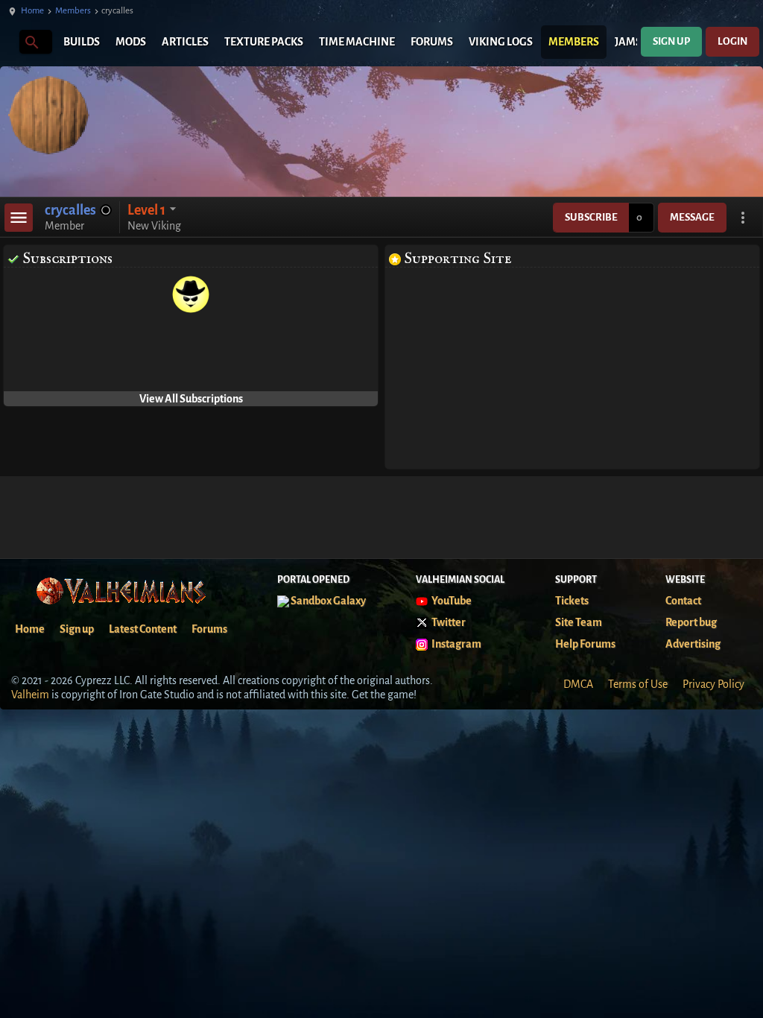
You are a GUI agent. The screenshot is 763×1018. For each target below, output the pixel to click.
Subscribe (591, 217)
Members (73, 11)
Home (32, 11)
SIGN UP (671, 41)
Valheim (30, 695)
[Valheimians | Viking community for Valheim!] (7, 42)
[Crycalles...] (31, 41)
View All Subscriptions (191, 399)
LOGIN (732, 41)
